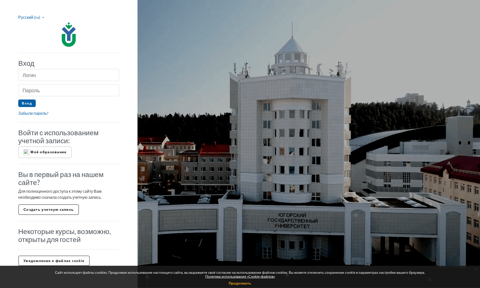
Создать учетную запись (49, 209)
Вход (27, 103)
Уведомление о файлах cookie (54, 260)
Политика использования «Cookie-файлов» (240, 276)
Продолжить (240, 283)
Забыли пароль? (33, 113)
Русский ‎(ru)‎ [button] (29, 17)
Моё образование (48, 152)
